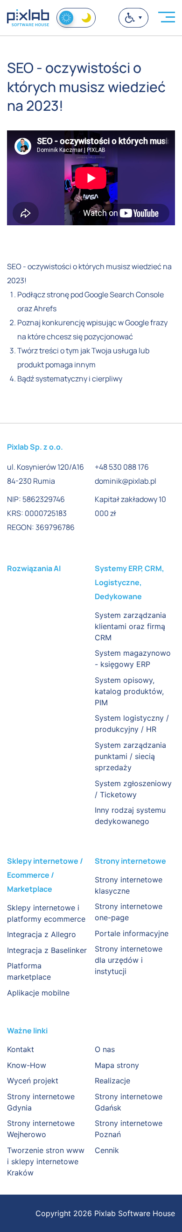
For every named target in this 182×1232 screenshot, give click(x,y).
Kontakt (20, 1049)
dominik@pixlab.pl (125, 481)
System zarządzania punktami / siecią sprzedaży (130, 756)
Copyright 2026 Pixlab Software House (105, 1213)
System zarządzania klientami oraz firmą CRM (130, 626)
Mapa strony (117, 1065)
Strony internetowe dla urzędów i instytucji (128, 960)
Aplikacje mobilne (38, 992)
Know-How (26, 1065)
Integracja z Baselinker (47, 950)
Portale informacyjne (131, 933)
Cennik (107, 1150)
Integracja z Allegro (41, 934)
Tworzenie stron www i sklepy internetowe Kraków (45, 1161)
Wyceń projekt (32, 1080)
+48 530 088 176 (122, 467)
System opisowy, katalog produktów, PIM (129, 691)
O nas (105, 1049)
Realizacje (112, 1080)
